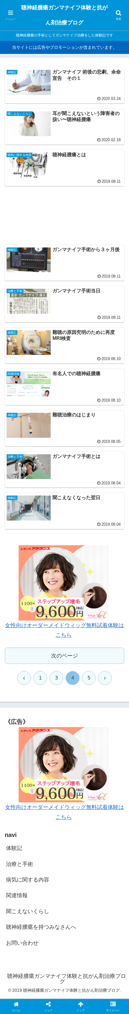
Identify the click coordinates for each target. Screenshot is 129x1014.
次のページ (64, 656)
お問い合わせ (22, 943)
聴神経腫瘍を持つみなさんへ (41, 927)
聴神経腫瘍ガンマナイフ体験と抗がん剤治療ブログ (64, 15)
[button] (116, 850)
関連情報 (17, 895)
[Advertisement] (64, 211)
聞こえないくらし (27, 911)
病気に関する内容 (27, 880)
